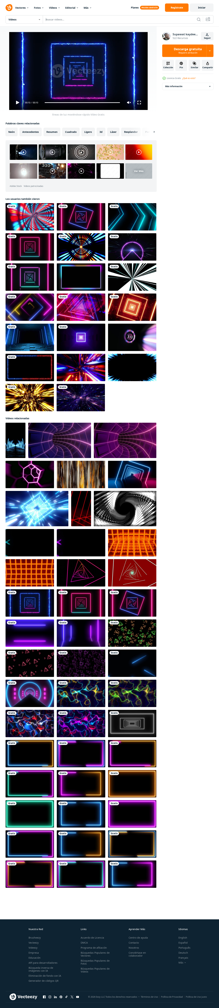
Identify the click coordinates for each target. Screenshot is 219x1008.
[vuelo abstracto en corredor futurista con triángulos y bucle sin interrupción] (30, 307)
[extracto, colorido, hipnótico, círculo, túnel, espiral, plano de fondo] (132, 337)
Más (86, 7)
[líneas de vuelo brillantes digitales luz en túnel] (81, 247)
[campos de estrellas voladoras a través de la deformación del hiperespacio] (81, 397)
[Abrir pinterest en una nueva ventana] (61, 997)
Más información (173, 86)
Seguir (207, 38)
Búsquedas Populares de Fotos (95, 962)
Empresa (34, 952)
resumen (51, 132)
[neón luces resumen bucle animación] (81, 693)
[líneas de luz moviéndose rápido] (30, 603)
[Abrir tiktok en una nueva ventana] (66, 997)
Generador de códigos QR (44, 980)
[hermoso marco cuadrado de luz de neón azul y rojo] (30, 367)
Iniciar (201, 7)
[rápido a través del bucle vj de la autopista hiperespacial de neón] (132, 247)
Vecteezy (34, 942)
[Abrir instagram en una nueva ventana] (49, 997)
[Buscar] (199, 19)
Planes (135, 7)
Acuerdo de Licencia (92, 937)
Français (183, 957)
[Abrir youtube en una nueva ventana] (77, 997)
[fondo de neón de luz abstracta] (81, 216)
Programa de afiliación (94, 947)
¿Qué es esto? (188, 78)
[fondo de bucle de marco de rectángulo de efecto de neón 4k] (30, 753)
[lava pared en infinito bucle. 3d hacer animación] (30, 573)
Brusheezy (35, 937)
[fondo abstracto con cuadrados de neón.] (30, 247)
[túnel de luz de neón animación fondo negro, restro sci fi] (132, 723)
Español (183, 942)
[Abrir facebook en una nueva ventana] (44, 997)
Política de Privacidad (172, 996)
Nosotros (134, 947)
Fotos (37, 7)
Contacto (134, 942)
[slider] (82, 102)
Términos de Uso (149, 996)
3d (101, 132)
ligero (88, 132)
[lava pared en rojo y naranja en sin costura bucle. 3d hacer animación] (132, 542)
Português (184, 947)
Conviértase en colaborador (137, 954)
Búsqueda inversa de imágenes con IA (41, 969)
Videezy (33, 947)
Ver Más (139, 171)
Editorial (70, 7)
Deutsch (183, 952)
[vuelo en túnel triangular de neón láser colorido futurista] (81, 307)
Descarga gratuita (188, 50)
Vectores (20, 7)
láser (113, 132)
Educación (35, 957)
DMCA (84, 942)
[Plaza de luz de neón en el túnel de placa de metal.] (81, 337)
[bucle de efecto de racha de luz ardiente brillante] (30, 397)
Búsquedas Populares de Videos (95, 970)
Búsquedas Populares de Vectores (95, 954)
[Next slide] (151, 132)
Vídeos (53, 7)
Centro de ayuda (138, 937)
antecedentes (30, 132)
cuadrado (71, 132)
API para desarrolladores (43, 962)
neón (11, 132)
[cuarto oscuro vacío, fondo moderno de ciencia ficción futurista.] (30, 337)
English (182, 937)
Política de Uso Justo (196, 996)
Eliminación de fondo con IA (45, 975)
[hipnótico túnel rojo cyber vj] (132, 307)
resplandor (131, 132)
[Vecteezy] (9, 7)
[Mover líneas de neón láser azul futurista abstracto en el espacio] (132, 663)
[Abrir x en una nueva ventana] (72, 997)
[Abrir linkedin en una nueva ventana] (55, 997)
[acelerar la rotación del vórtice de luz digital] (30, 216)
